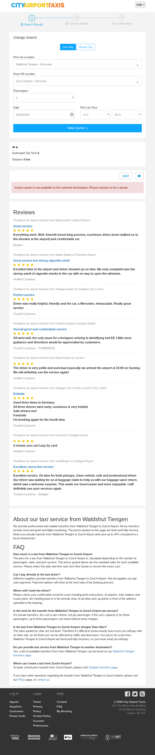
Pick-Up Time (88, 107)
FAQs (21, 679)
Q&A (126, 175)
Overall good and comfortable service (40, 329)
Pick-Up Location (23, 57)
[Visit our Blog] (142, 695)
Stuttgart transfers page (102, 667)
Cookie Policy (42, 715)
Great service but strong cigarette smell (41, 260)
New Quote (76, 128)
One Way (68, 47)
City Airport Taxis (134, 701)
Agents (14, 701)
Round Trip (85, 47)
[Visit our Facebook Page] (127, 695)
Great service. (23, 226)
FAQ (59, 706)
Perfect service (24, 295)
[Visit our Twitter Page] (134, 695)
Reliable (19, 393)
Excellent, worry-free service (33, 466)
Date (16, 107)
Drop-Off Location (24, 74)
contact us (43, 679)
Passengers (20, 90)
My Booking (64, 711)
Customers (16, 711)
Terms (37, 701)
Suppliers (15, 706)
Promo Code (17, 715)
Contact (62, 701)
